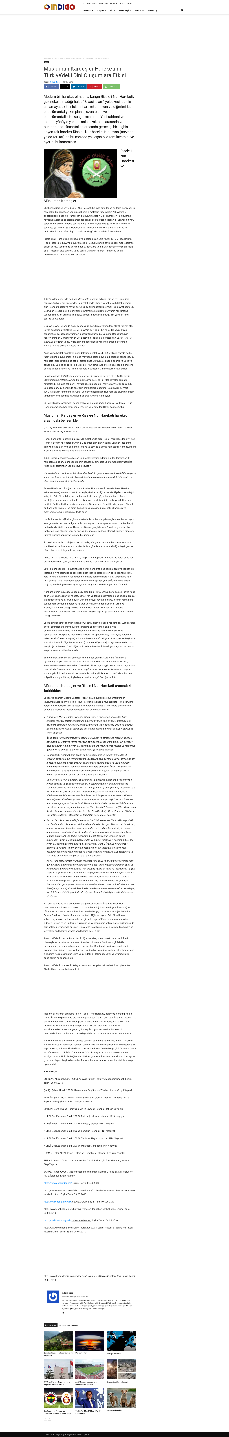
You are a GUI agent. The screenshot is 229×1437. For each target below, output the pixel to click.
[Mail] (64, 1313)
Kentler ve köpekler (114, 1410)
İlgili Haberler (50, 1325)
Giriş (82, 3)
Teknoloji (124, 10)
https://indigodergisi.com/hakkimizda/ (75, 1297)
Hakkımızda (91, 3)
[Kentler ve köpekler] (121, 1398)
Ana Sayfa (47, 58)
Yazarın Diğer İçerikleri (68, 1325)
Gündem (87, 10)
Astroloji (152, 10)
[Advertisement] (114, 35)
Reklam (112, 3)
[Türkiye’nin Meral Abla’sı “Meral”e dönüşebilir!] (89, 1398)
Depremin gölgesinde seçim (118, 1382)
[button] (182, 10)
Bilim (112, 10)
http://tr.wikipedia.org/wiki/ (58, 1201)
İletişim (122, 3)
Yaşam (100, 10)
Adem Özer (55, 82)
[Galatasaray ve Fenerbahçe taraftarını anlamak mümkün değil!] (58, 1398)
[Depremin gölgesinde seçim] (121, 1369)
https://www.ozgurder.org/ (58, 1183)
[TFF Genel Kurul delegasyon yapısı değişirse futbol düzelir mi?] (58, 1369)
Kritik (55, 58)
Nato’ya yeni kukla (114, 1354)
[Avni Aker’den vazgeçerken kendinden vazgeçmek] (89, 1369)
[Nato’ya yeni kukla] (121, 1341)
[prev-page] (45, 1419)
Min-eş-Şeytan (81, 1353)
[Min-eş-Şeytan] (89, 1341)
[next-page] (49, 1419)
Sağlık (138, 10)
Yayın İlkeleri (103, 3)
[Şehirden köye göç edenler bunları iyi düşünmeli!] (58, 1341)
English (129, 3)
